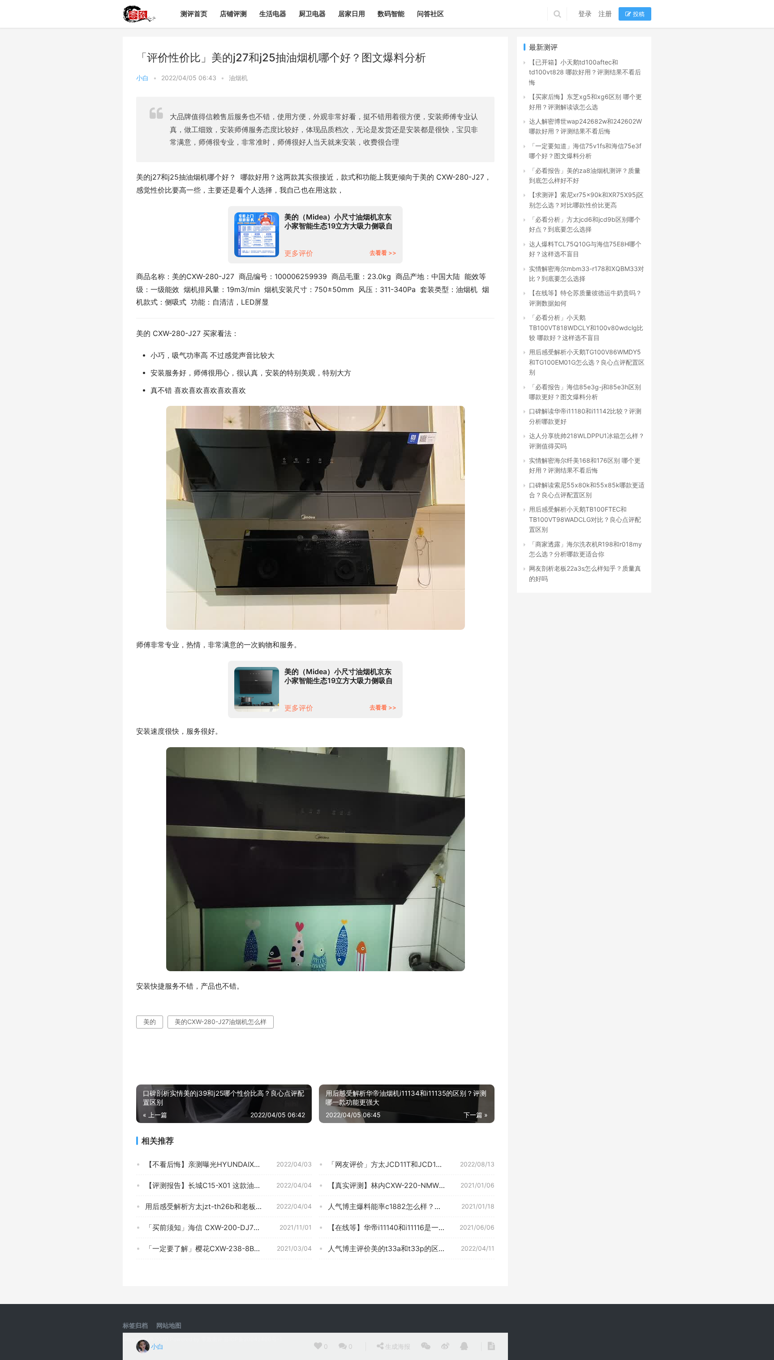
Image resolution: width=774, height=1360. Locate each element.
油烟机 (238, 78)
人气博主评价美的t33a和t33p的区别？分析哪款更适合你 (411, 1248)
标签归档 (135, 1325)
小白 (142, 78)
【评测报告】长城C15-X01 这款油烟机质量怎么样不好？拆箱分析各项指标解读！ (228, 1185)
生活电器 (272, 13)
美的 (149, 1021)
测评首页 (194, 13)
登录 (585, 13)
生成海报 (396, 1346)
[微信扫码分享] (426, 1346)
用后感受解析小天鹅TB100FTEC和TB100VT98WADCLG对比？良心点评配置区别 (585, 519)
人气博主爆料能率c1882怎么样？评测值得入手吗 (406, 1206)
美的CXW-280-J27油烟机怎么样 (221, 1021)
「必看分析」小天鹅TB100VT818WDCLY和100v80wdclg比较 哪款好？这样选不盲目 (586, 327)
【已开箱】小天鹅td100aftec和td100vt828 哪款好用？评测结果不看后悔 (585, 72)
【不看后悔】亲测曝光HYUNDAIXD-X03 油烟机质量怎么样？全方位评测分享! (228, 1164)
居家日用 (351, 13)
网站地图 (168, 1325)
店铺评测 (233, 13)
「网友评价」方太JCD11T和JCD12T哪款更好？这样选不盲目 (411, 1164)
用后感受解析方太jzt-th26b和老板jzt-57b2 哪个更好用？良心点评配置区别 (228, 1206)
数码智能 (391, 13)
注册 (605, 13)
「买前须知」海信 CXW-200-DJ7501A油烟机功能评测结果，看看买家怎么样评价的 (228, 1227)
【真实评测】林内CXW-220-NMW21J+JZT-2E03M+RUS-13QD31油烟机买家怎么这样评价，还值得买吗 (411, 1185)
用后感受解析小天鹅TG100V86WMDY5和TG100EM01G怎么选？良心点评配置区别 (587, 362)
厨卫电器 (312, 13)
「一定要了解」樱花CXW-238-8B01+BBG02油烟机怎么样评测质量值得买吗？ (228, 1248)
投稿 (638, 13)
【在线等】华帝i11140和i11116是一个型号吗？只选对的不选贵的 (411, 1227)
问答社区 (430, 13)
